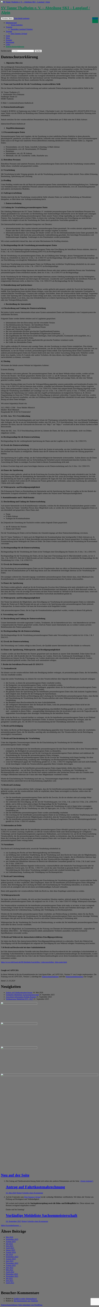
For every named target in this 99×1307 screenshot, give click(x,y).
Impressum (10, 42)
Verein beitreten (17, 25)
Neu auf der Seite (15, 1175)
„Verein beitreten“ (86, 1181)
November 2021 (12, 1276)
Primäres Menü (7, 18)
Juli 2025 (9, 1244)
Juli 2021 (9, 1278)
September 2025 (12, 1239)
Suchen (95, 18)
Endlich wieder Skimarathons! (25, 1299)
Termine (9, 31)
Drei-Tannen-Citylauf (19, 34)
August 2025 (11, 1241)
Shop (8, 38)
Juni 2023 (9, 1261)
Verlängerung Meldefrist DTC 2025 (19, 999)
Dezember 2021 (12, 1274)
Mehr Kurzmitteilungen (11, 1225)
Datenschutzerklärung (15, 47)
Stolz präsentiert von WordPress (30, 1305)
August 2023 (11, 1259)
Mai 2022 (9, 1270)
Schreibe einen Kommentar (32, 1193)
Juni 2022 (9, 1267)
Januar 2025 (10, 1250)
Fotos (8, 36)
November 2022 (12, 1263)
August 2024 (11, 1252)
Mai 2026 (9, 1237)
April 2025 (10, 1248)
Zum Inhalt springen (21, 18)
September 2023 (12, 1257)
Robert (19, 1193)
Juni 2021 (9, 1281)
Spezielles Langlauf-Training (22, 29)
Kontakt (9, 40)
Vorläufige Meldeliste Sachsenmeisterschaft (22, 995)
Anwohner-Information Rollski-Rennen (21, 997)
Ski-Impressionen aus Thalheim (26, 1301)
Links (8, 44)
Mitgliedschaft (11, 23)
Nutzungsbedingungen (74, 977)
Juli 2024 (9, 1254)
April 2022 (10, 1272)
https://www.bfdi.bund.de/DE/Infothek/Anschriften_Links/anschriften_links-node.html (34, 962)
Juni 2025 (9, 1246)
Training (9, 27)
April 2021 (10, 1283)
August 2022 (11, 1265)
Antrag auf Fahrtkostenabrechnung (19, 992)
